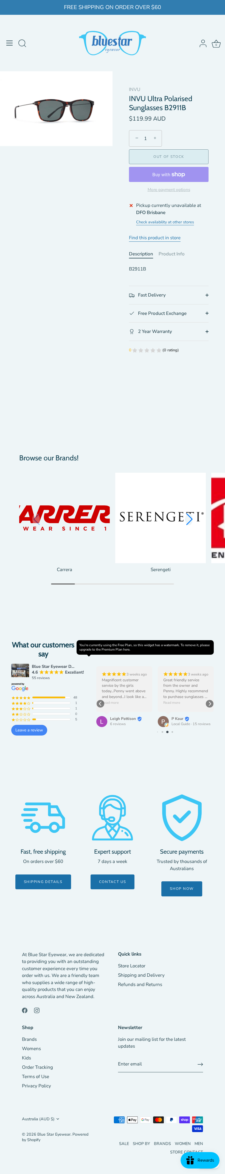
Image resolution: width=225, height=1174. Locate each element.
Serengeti (161, 569)
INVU (134, 89)
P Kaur (177, 718)
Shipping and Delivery (141, 975)
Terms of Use (35, 1076)
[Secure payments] (182, 817)
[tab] (144, 254)
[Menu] (10, 43)
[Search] (22, 44)
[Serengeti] (160, 518)
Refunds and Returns (140, 984)
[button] (189, 519)
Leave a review (29, 730)
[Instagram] (37, 1010)
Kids (26, 1058)
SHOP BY (141, 1143)
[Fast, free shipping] (43, 817)
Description (141, 254)
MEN (199, 1143)
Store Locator (131, 966)
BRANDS (162, 1143)
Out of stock (168, 156)
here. (126, 649)
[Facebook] (24, 1010)
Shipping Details (43, 881)
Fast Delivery (151, 295)
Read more (110, 702)
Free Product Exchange (162, 313)
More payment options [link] (169, 189)
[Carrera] (64, 518)
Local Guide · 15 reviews (190, 724)
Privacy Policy (36, 1086)
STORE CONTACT (186, 1152)
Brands (29, 1039)
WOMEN (183, 1143)
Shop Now (182, 888)
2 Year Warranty (154, 331)
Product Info (172, 254)
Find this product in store (155, 238)
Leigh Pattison (123, 718)
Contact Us (112, 881)
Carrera (64, 569)
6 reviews (118, 724)
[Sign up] (200, 1064)
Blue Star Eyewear (54, 1134)
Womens (31, 1048)
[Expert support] (112, 817)
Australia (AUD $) (38, 1118)
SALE (124, 1143)
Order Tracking (37, 1067)
